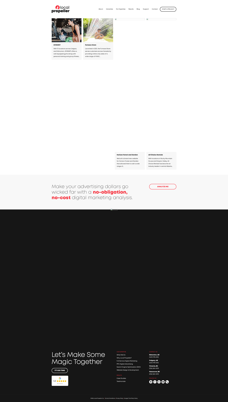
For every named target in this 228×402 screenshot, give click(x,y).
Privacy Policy (119, 398)
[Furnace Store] (98, 30)
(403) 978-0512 (154, 357)
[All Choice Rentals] (161, 85)
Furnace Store (90, 45)
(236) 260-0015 (154, 368)
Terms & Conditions (110, 398)
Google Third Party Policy (131, 398)
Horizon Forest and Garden (127, 155)
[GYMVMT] (66, 30)
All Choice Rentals (155, 155)
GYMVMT (57, 45)
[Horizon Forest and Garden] (130, 85)
